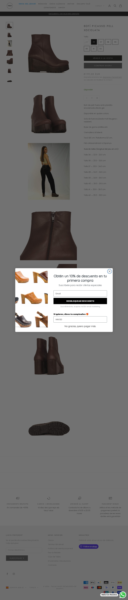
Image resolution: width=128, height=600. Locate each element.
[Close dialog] (109, 271)
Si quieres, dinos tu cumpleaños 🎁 (71, 314)
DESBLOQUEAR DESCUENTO (80, 301)
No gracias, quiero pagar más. (80, 326)
